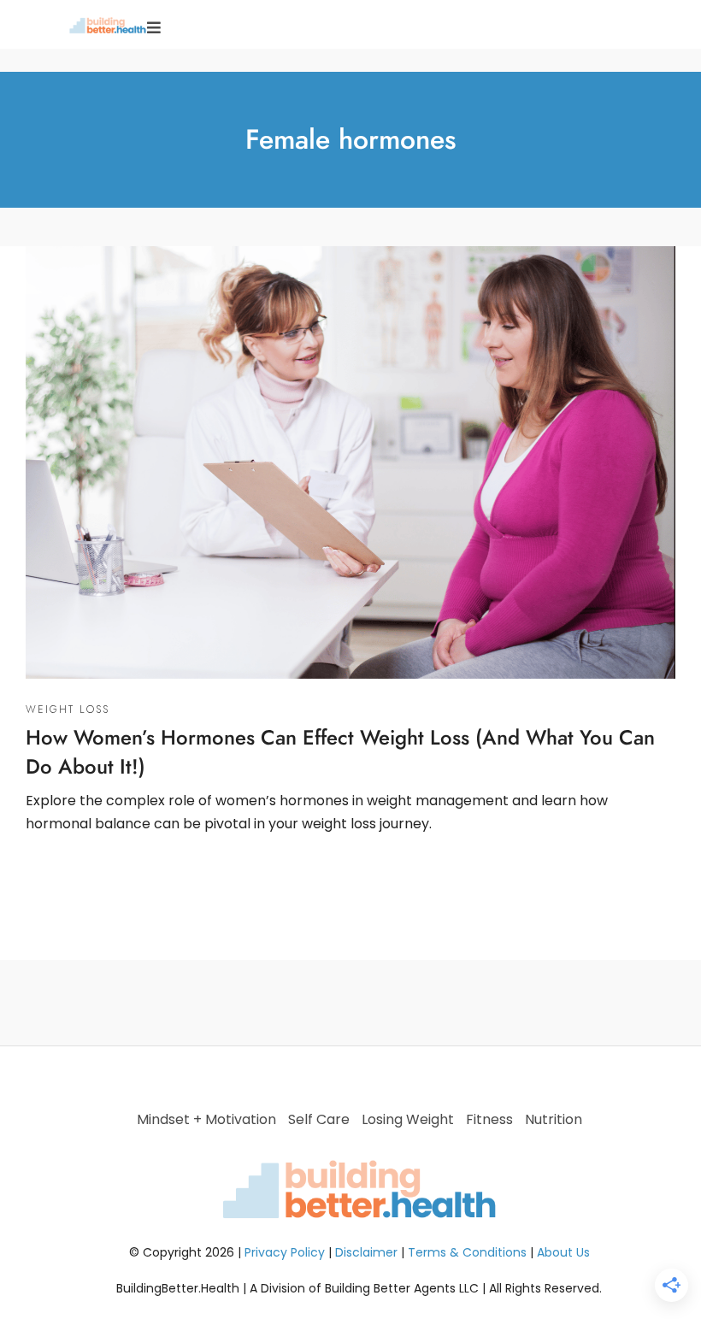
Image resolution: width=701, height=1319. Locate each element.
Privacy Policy (284, 1252)
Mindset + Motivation (206, 1119)
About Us (563, 1252)
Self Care (319, 1119)
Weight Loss (67, 709)
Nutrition (553, 1119)
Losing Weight (408, 1119)
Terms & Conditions (467, 1252)
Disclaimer (366, 1252)
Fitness (489, 1119)
